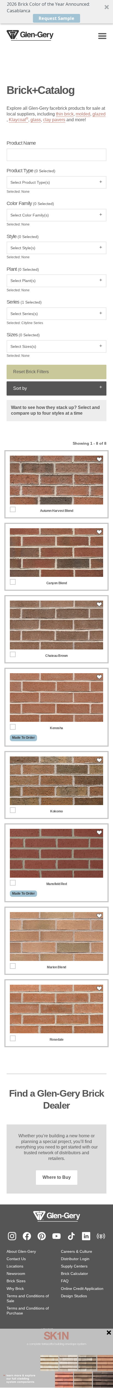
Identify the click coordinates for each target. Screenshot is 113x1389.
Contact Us (16, 1259)
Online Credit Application (82, 1288)
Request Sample (56, 18)
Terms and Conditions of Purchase (28, 1310)
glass (35, 119)
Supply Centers (74, 1266)
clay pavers (54, 119)
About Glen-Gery (21, 1251)
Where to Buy (57, 1177)
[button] (56, 11)
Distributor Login (75, 1259)
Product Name (21, 143)
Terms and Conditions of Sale (28, 1298)
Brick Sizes (16, 1281)
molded (83, 114)
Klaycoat (18, 119)
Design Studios (74, 1296)
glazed (99, 114)
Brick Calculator (74, 1273)
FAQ (65, 1281)
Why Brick (15, 1288)
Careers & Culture (76, 1251)
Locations (15, 1266)
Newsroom (16, 1273)
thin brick (65, 114)
